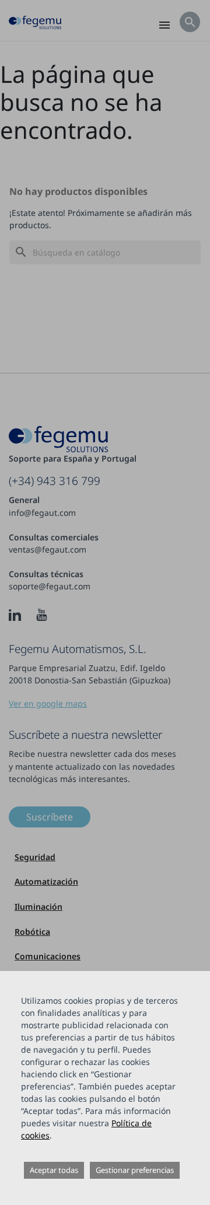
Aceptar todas (54, 1170)
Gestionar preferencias (135, 1170)
